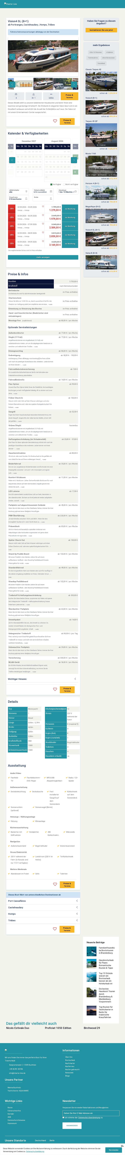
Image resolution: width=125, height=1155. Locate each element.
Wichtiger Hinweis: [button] (17, 679)
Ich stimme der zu (83, 1117)
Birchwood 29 (92, 1028)
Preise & (69, 96)
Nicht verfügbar (71, 184)
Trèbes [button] (12, 920)
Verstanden (113, 1150)
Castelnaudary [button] (15, 907)
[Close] (122, 1145)
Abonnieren (72, 1126)
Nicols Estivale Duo (17, 1028)
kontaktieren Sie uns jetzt (101, 30)
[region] (62, 1149)
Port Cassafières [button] (17, 901)
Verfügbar (57, 184)
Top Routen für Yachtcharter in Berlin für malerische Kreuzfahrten (106, 1012)
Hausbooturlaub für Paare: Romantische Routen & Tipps (106, 964)
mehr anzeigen (43, 257)
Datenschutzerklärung (35, 1151)
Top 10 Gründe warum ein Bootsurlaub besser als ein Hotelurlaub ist (106, 978)
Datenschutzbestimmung (89, 1117)
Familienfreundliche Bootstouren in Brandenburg (107, 950)
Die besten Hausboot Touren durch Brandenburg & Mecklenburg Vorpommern (107, 995)
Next (74, 57)
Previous (12, 57)
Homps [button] (12, 914)
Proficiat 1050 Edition (58, 1028)
